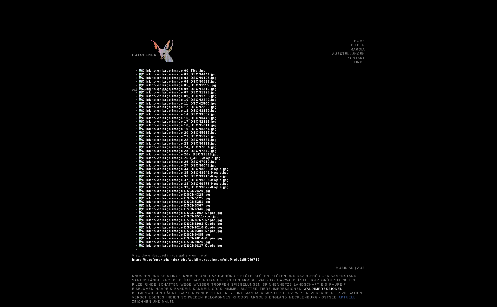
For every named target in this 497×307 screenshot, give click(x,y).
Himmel (231, 288)
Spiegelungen (246, 284)
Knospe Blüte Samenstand (190, 280)
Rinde (150, 284)
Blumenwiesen (147, 293)
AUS (361, 267)
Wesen (302, 293)
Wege (186, 284)
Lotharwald (283, 280)
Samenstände (146, 280)
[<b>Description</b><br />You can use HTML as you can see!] (172, 70)
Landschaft (306, 284)
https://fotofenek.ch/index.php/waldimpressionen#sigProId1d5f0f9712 (196, 259)
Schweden (192, 297)
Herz (288, 293)
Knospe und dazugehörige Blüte (218, 276)
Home (359, 41)
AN (351, 267)
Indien (172, 297)
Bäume (170, 293)
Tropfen (220, 284)
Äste (303, 280)
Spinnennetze (277, 284)
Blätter (249, 288)
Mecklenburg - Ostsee (313, 297)
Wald (263, 280)
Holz (314, 280)
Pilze (137, 284)
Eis (324, 284)
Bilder (358, 45)
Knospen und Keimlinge (156, 276)
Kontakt (356, 58)
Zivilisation (350, 293)
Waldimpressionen (323, 288)
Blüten (262, 276)
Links (359, 62)
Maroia (357, 49)
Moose (249, 280)
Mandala (254, 293)
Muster (273, 293)
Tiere (265, 288)
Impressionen (287, 288)
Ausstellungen (348, 53)
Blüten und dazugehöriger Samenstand (314, 276)
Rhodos (241, 297)
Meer (222, 293)
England (278, 297)
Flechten (230, 280)
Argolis (259, 297)
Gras (217, 288)
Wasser (201, 284)
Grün (326, 280)
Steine (236, 293)
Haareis (164, 288)
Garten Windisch (197, 293)
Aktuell (347, 297)
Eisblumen (143, 288)
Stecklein (344, 280)
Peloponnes (218, 297)
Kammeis (201, 288)
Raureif (337, 284)
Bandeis (182, 288)
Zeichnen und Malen (153, 301)
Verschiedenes (148, 297)
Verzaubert (323, 293)
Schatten (168, 284)
